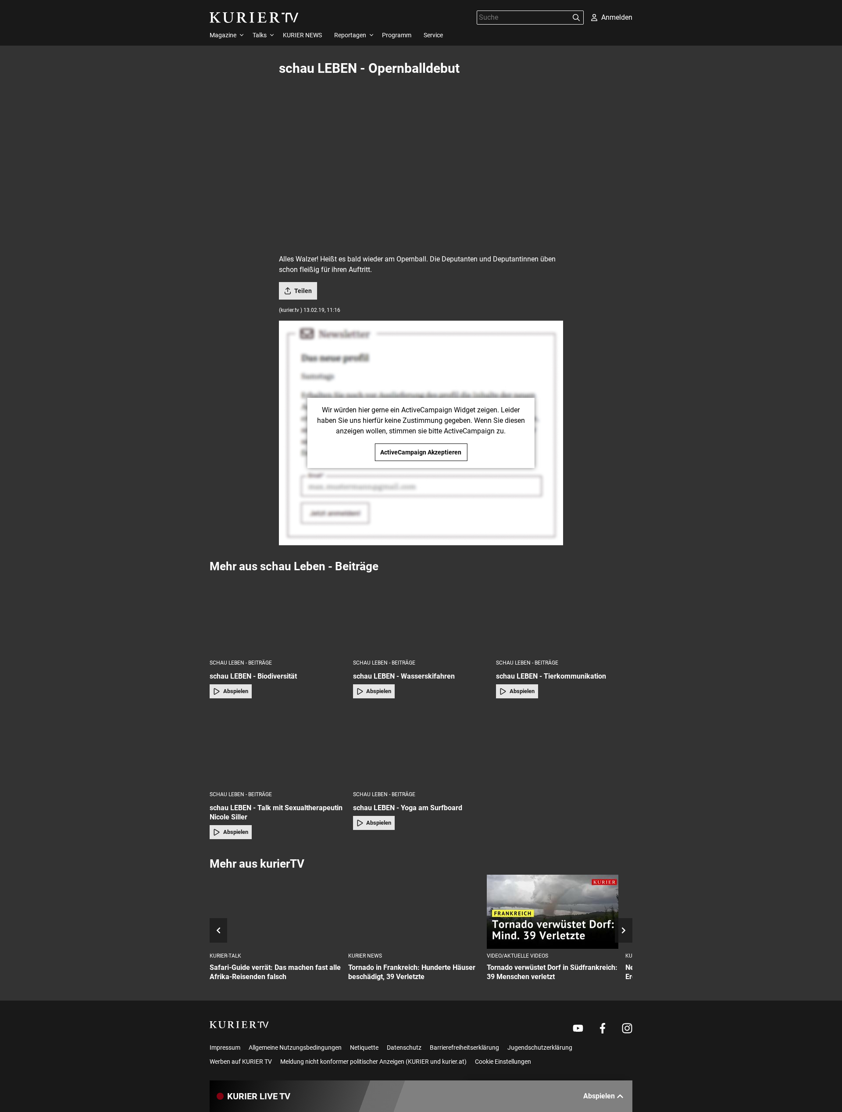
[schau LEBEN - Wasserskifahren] (421, 615)
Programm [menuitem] (396, 35)
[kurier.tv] (239, 1024)
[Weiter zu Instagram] (627, 1028)
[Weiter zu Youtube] (578, 1028)
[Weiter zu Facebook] (602, 1028)
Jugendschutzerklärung (539, 1047)
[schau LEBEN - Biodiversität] (278, 615)
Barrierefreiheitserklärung (464, 1047)
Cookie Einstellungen (503, 1061)
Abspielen (235, 691)
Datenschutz (404, 1047)
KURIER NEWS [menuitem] (302, 35)
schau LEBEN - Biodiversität (253, 676)
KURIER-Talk (225, 956)
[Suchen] (576, 17)
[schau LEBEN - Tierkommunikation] (564, 615)
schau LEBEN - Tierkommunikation (551, 676)
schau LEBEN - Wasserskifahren (404, 676)
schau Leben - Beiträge (241, 663)
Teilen (303, 290)
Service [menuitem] (433, 35)
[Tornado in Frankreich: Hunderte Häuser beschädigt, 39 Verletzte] (414, 912)
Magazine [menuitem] (223, 35)
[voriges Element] (218, 930)
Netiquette (364, 1047)
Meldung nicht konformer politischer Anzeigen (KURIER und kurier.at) (373, 1061)
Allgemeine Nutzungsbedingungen (295, 1047)
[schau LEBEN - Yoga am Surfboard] (421, 747)
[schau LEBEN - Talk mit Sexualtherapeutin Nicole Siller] (278, 747)
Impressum (225, 1047)
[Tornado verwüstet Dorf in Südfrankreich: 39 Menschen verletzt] (552, 912)
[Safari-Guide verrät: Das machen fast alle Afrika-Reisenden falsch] (275, 912)
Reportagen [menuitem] (350, 35)
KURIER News (365, 956)
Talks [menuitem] (260, 35)
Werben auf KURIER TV (241, 1061)
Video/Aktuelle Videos (517, 956)
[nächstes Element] (623, 930)
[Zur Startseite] (254, 18)
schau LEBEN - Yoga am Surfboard (407, 808)
